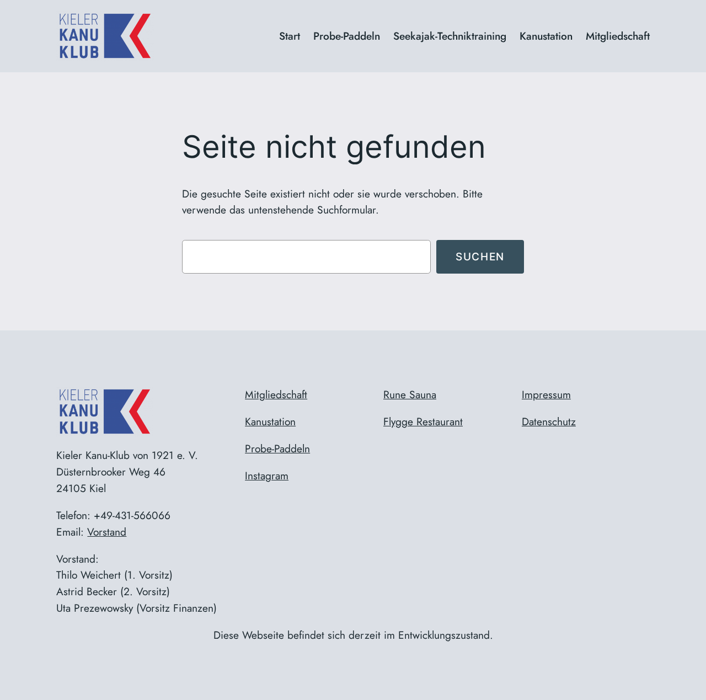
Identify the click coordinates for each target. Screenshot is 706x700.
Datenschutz (549, 421)
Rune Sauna (409, 394)
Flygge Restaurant (423, 421)
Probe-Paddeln (277, 448)
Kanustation (270, 421)
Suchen (480, 256)
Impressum (546, 394)
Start (289, 36)
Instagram (266, 475)
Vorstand (106, 531)
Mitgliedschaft (276, 394)
